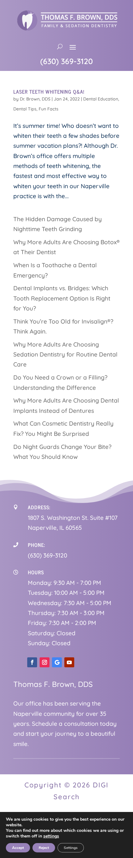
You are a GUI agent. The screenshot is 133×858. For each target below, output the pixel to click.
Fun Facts (48, 109)
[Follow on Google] (57, 662)
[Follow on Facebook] (32, 662)
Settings (71, 847)
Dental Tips (24, 109)
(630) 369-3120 (66, 61)
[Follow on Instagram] (44, 662)
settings (51, 836)
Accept (18, 847)
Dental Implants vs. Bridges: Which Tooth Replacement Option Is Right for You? (61, 298)
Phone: (36, 545)
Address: (39, 507)
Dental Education (100, 99)
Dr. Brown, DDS (35, 99)
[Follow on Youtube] (69, 662)
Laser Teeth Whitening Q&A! (48, 91)
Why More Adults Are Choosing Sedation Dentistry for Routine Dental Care (65, 354)
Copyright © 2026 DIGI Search (66, 791)
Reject (44, 847)
